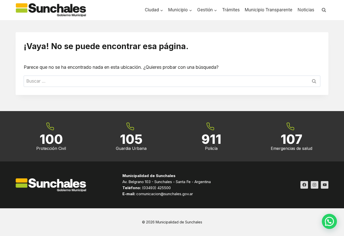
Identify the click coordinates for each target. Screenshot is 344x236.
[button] (329, 221)
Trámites (231, 9)
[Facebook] (304, 185)
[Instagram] (314, 185)
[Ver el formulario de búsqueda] (323, 10)
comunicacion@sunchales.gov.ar (164, 193)
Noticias (306, 9)
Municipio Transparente (268, 9)
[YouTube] (324, 185)
